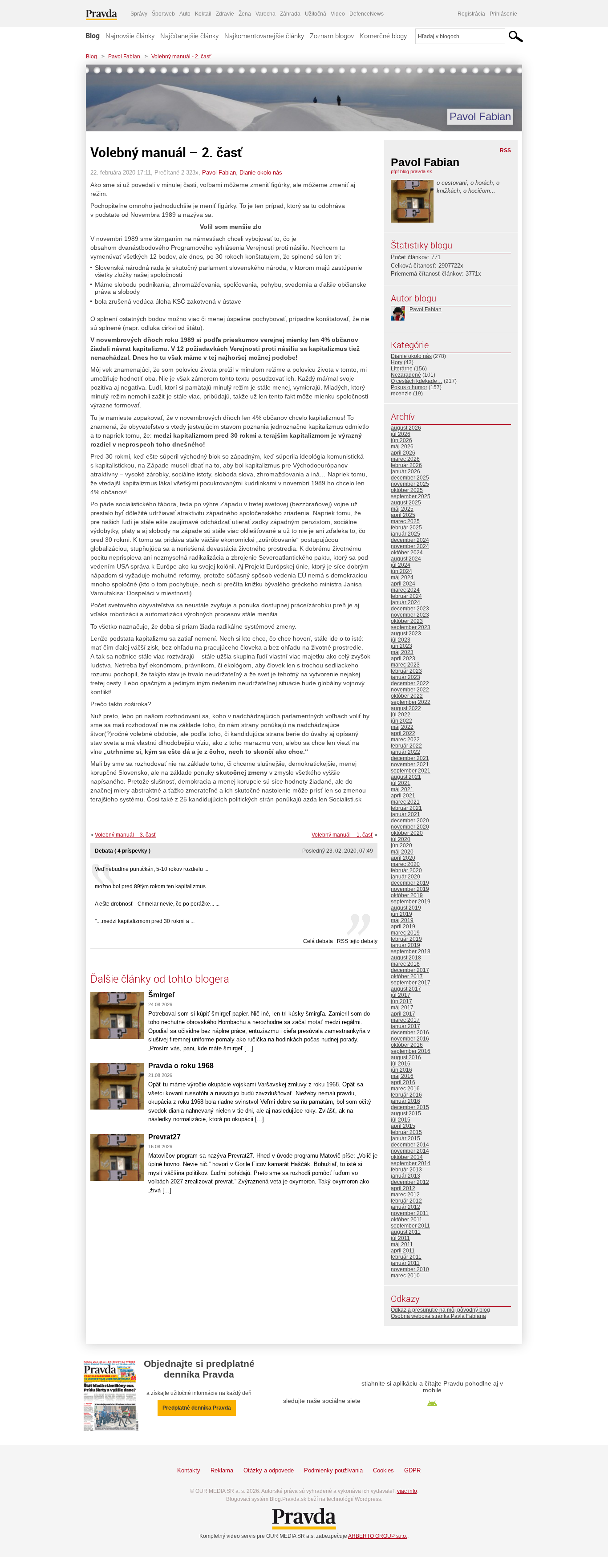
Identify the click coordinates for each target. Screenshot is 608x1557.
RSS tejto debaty (357, 941)
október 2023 (407, 621)
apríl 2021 (403, 796)
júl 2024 (400, 565)
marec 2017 (405, 1020)
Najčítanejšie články (189, 35)
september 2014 (410, 1163)
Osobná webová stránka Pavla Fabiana (438, 1316)
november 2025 (410, 484)
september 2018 (410, 951)
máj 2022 (402, 727)
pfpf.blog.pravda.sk (411, 171)
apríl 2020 (403, 858)
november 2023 (410, 615)
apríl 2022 (403, 733)
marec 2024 (405, 590)
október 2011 (406, 1219)
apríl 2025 (403, 515)
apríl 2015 (403, 1126)
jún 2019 (401, 914)
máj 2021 (402, 789)
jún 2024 (401, 571)
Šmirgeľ (161, 995)
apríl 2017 (403, 1014)
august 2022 (406, 708)
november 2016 (410, 1039)
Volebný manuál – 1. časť (342, 835)
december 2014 (410, 1145)
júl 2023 (400, 640)
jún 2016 (401, 1070)
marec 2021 (405, 802)
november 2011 (410, 1213)
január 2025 (405, 534)
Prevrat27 (164, 1137)
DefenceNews (366, 14)
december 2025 (410, 478)
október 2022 (407, 696)
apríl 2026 (403, 453)
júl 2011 (400, 1238)
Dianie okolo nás (260, 172)
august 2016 (406, 1057)
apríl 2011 (403, 1251)
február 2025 (406, 527)
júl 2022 (400, 714)
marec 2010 (405, 1275)
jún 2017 (401, 1001)
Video (338, 14)
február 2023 (406, 671)
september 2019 (410, 901)
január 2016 (405, 1101)
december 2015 (410, 1107)
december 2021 (410, 758)
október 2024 (407, 552)
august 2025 (406, 503)
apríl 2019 (403, 926)
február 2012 (406, 1201)
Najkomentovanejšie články (264, 35)
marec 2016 (405, 1088)
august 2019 (406, 908)
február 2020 (406, 870)
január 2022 (405, 752)
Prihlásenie (503, 14)
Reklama (222, 1470)
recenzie (401, 393)
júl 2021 (400, 783)
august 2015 (406, 1113)
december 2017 (410, 970)
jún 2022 (401, 721)
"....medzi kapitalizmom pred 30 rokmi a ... (145, 921)
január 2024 (405, 602)
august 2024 (406, 559)
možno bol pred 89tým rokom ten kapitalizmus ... (153, 886)
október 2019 (407, 895)
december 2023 (410, 609)
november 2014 (410, 1151)
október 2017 (407, 976)
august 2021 (406, 777)
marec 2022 (405, 739)
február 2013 (406, 1170)
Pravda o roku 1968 (181, 1065)
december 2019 (410, 883)
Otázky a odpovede (268, 1470)
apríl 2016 (403, 1082)
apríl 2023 (403, 658)
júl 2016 (400, 1064)
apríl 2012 (403, 1188)
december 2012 (410, 1182)
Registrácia (471, 14)
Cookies (383, 1470)
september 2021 (410, 771)
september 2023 (410, 627)
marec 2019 (405, 933)
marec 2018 (405, 964)
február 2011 (406, 1257)
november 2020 (410, 827)
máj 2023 (402, 652)
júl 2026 (400, 434)
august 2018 (406, 958)
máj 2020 (402, 852)
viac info (407, 1491)
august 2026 (406, 428)
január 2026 (405, 471)
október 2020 (407, 833)
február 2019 (406, 939)
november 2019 (410, 889)
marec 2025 (405, 521)
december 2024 (410, 540)
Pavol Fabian (124, 56)
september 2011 (410, 1226)
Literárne (402, 369)
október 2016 (407, 1045)
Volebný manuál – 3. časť (125, 835)
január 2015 (405, 1138)
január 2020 (405, 877)
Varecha (265, 14)
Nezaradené (406, 375)
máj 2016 (402, 1076)
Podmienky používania (333, 1470)
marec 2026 (405, 459)
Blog (92, 36)
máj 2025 (402, 509)
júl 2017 (400, 995)
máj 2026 (402, 446)
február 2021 (406, 808)
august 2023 (406, 633)
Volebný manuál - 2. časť (181, 56)
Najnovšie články (129, 35)
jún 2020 (401, 845)
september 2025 (410, 496)
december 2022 (410, 683)
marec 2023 (405, 665)
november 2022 (410, 690)
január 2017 (405, 1026)
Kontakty (188, 1470)
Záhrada (290, 14)
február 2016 (406, 1095)
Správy (138, 14)
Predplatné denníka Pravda (196, 1408)
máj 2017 (402, 1007)
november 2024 (410, 546)
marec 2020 (405, 864)
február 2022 (406, 746)
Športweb (163, 14)
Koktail (203, 14)
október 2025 (407, 490)
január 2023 (405, 677)
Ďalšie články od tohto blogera (159, 979)
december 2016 (410, 1032)
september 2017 (410, 983)
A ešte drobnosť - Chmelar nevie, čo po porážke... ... (157, 904)
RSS (505, 150)
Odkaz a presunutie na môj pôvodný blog (440, 1310)
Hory (396, 362)
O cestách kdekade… (416, 381)
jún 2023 (401, 646)
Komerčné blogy (383, 35)
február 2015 (406, 1132)
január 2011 (405, 1263)
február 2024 (406, 596)
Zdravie (225, 14)
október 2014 (407, 1157)
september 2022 (410, 702)
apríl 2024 (403, 584)
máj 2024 (402, 577)
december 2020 (410, 820)
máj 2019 (402, 920)
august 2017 (406, 989)
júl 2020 (400, 839)
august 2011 (406, 1232)
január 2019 (405, 945)
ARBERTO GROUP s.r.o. (377, 1536)
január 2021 (405, 814)
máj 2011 (402, 1244)
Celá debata (318, 941)
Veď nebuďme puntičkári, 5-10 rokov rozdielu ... (151, 869)
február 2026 (406, 465)
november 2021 (410, 764)
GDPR (412, 1470)
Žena (245, 14)
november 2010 (410, 1269)
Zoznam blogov (332, 35)
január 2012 (405, 1207)
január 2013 (405, 1176)
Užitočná (315, 14)
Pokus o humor (409, 387)
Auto (185, 14)
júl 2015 (400, 1120)
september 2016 (410, 1051)
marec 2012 (405, 1194)
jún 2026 (401, 440)
